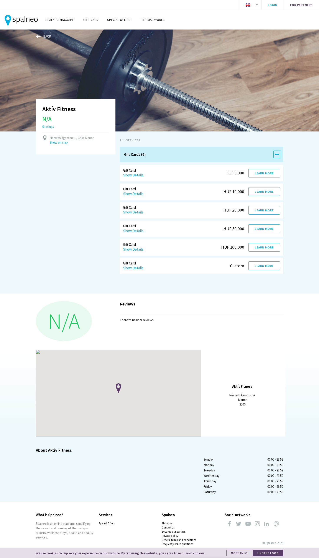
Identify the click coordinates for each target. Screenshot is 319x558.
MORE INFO (239, 553)
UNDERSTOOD (268, 553)
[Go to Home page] (21, 19)
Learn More (264, 173)
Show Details (133, 175)
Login (272, 5)
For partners (301, 5)
